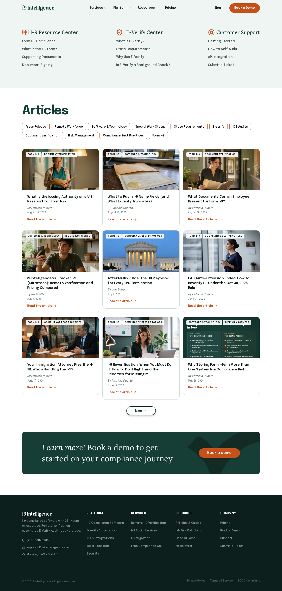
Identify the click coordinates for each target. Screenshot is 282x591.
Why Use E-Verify (130, 57)
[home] (38, 8)
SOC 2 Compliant (249, 580)
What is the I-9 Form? (39, 49)
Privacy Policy (196, 580)
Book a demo (219, 453)
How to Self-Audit (222, 49)
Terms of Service (221, 580)
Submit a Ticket (221, 65)
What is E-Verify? (130, 41)
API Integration (220, 57)
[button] (98, 8)
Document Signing (37, 65)
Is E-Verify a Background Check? (143, 65)
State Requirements (133, 49)
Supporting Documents (41, 57)
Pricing (170, 7)
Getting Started (221, 41)
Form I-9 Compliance (39, 41)
